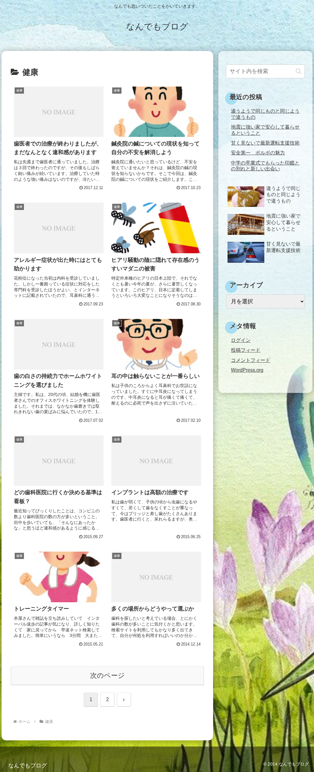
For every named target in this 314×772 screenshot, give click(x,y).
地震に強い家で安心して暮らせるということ (265, 129)
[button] (298, 71)
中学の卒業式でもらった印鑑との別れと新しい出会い (265, 165)
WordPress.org (247, 370)
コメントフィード (250, 360)
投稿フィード (245, 350)
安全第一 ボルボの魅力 (258, 152)
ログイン (241, 340)
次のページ (107, 675)
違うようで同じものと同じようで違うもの (265, 113)
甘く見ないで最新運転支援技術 (265, 142)
